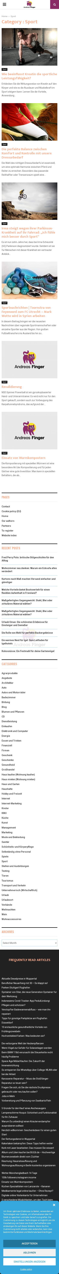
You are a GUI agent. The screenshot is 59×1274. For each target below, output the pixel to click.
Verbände (7, 904)
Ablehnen (29, 1252)
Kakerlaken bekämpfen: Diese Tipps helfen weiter (27, 1143)
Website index (9, 535)
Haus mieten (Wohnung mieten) (18, 779)
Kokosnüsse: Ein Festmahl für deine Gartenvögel (28, 651)
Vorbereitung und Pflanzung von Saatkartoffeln (26, 1100)
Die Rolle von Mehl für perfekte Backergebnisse (27, 632)
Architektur (7, 683)
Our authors (8, 521)
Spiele (5, 856)
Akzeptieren (30, 1243)
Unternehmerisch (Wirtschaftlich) (19, 890)
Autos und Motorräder (14, 692)
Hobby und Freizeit (12, 793)
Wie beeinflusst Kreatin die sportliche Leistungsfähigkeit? (29, 76)
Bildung (6, 702)
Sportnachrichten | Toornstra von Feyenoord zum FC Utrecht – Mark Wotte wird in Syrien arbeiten (26, 312)
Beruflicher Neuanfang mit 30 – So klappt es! (25, 983)
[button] (54, 1205)
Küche (5, 818)
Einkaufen (7, 726)
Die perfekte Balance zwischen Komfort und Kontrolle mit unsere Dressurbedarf (27, 153)
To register (7, 530)
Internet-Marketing (12, 803)
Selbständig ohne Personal (16, 851)
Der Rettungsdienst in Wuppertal (18, 1139)
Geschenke (8, 760)
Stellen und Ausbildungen (15, 866)
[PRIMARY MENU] (4, 4)
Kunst (5, 822)
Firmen (5, 750)
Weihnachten (8, 909)
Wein (4, 914)
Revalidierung (12, 387)
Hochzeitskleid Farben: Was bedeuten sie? (23, 1036)
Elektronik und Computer (15, 731)
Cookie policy (26, 1269)
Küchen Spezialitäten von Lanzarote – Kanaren (26, 1186)
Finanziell (7, 745)
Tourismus (7, 880)
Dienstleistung (9, 721)
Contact (6, 506)
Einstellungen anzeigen (29, 1261)
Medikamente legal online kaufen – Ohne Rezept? (27, 1191)
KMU (4, 813)
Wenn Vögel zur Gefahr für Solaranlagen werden (27, 1048)
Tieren (5, 875)
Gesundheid (8, 765)
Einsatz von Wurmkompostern (23, 458)
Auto (4, 687)
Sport (4, 69)
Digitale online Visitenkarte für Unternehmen (25, 1195)
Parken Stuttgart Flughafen (16, 987)
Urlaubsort (7, 900)
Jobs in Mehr (8, 1096)
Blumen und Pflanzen (13, 711)
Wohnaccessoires (11, 919)
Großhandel (8, 769)
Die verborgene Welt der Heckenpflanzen (23, 1043)
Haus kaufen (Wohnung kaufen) (18, 774)
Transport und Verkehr (14, 885)
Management (9, 827)
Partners (6, 526)
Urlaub (5, 895)
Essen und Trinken (11, 740)
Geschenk (7, 755)
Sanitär (5, 842)
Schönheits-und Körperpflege (18, 846)
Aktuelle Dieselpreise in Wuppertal (19, 978)
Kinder (5, 808)
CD (3, 716)
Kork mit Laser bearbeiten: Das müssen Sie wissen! (28, 1148)
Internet (6, 798)
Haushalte (7, 789)
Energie (6, 736)
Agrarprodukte (10, 673)
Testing (6, 871)
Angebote (7, 678)
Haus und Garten (11, 784)
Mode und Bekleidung (13, 837)
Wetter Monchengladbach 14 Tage (19, 1173)
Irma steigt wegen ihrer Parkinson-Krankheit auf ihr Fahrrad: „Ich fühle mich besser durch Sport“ (28, 232)
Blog (4, 707)
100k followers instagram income (19, 1177)
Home (5, 516)
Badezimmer (9, 697)
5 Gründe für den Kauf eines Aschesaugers (24, 1108)
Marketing (7, 832)
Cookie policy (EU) (11, 511)
